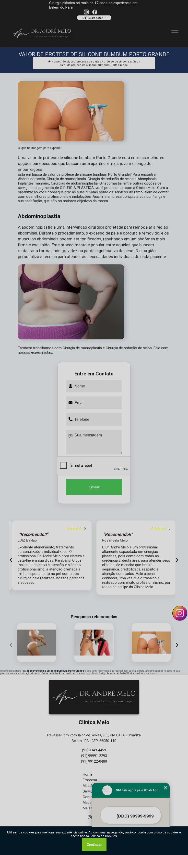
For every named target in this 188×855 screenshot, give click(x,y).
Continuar (94, 844)
